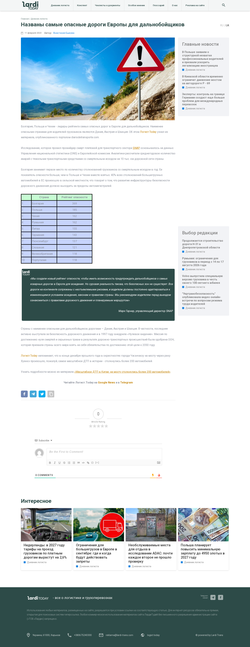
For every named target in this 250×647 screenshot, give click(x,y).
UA (227, 25)
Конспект (82, 5)
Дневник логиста (60, 5)
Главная (25, 19)
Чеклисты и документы (107, 5)
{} (92, 462)
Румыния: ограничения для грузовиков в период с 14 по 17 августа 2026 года (203, 262)
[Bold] (50, 463)
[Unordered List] (73, 463)
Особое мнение (136, 5)
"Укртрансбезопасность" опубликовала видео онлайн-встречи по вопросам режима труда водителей (202, 298)
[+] (97, 462)
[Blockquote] (78, 463)
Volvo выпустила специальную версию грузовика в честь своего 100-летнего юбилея (202, 279)
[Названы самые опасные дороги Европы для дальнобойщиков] (24, 394)
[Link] (88, 463)
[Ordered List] (69, 463)
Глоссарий (158, 5)
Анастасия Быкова (63, 33)
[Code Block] (83, 463)
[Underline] (59, 463)
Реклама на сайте (195, 5)
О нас (175, 5)
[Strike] (64, 463)
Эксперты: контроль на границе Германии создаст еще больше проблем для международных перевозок (203, 99)
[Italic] (54, 463)
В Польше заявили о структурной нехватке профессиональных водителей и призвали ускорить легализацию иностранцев (202, 58)
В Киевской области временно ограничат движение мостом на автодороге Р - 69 (202, 80)
